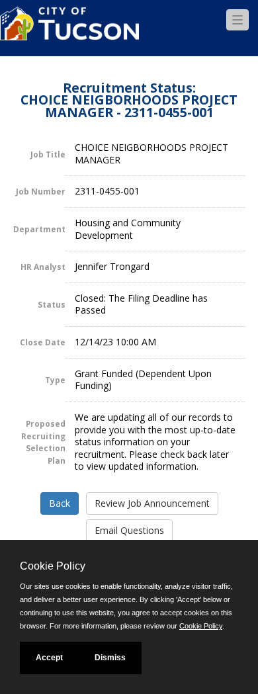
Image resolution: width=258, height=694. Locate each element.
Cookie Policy (200, 626)
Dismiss (110, 657)
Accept (49, 657)
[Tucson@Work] (69, 31)
